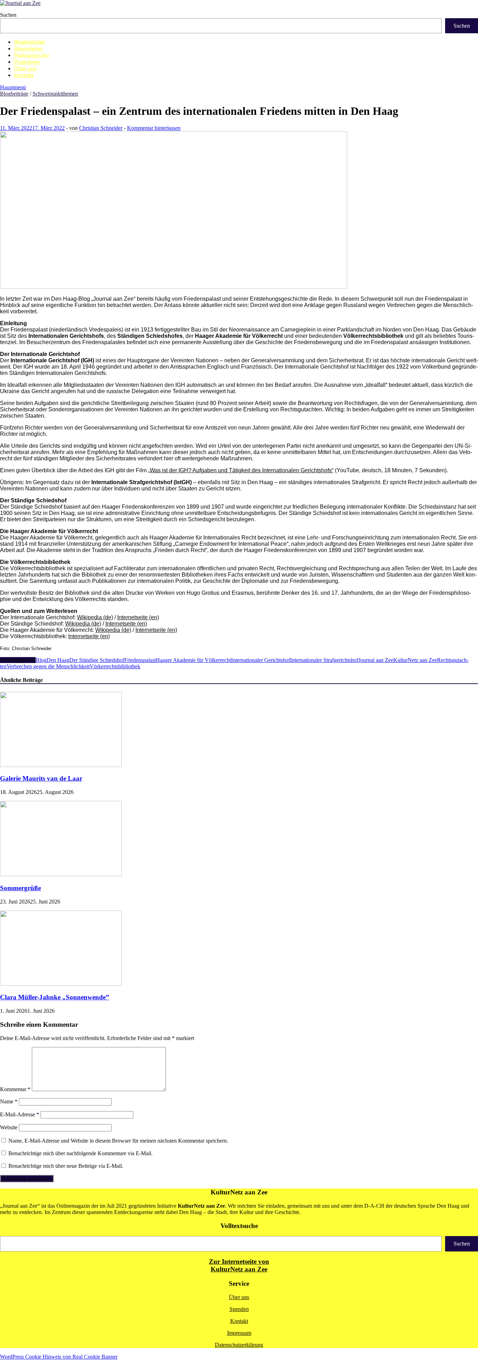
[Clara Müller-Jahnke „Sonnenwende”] (61, 984)
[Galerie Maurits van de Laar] (61, 765)
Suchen (8, 15)
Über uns (25, 68)
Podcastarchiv (31, 55)
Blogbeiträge (29, 42)
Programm (27, 62)
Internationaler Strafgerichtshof (324, 660)
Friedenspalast (140, 660)
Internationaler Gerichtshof (260, 660)
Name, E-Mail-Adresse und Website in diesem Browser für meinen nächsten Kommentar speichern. (118, 1141)
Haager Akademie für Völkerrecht (193, 660)
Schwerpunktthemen (55, 94)
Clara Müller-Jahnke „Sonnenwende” (54, 997)
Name (8, 1101)
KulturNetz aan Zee (415, 660)
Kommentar (15, 1089)
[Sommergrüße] (61, 874)
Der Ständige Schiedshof (96, 660)
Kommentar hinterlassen (154, 128)
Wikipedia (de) (83, 624)
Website (8, 1127)
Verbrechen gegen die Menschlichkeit (48, 666)
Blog (41, 660)
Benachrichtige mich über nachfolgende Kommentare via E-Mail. (80, 1153)
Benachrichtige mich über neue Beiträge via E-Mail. (65, 1166)
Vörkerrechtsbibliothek (115, 666)
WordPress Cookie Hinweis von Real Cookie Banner (59, 1357)
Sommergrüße (20, 888)
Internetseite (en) (89, 636)
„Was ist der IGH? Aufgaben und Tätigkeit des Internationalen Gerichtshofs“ (240, 470)
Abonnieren (28, 48)
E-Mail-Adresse (19, 1114)
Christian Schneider (100, 128)
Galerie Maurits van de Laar (41, 778)
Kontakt (24, 75)
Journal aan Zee (375, 660)
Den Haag (58, 660)
